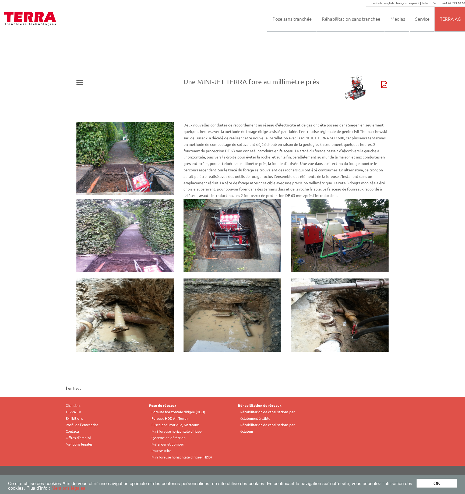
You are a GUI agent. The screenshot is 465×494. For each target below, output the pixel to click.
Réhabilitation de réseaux (259, 405)
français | (402, 3)
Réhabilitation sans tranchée (351, 19)
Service (422, 19)
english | (390, 3)
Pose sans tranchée (292, 19)
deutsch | (378, 3)
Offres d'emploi (78, 437)
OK (437, 483)
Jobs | (426, 3)
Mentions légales (68, 487)
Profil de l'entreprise (82, 424)
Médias (397, 19)
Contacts (73, 431)
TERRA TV (73, 412)
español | (415, 3)
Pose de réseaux (162, 405)
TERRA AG (450, 19)
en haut (74, 388)
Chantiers (73, 405)
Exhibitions (74, 418)
